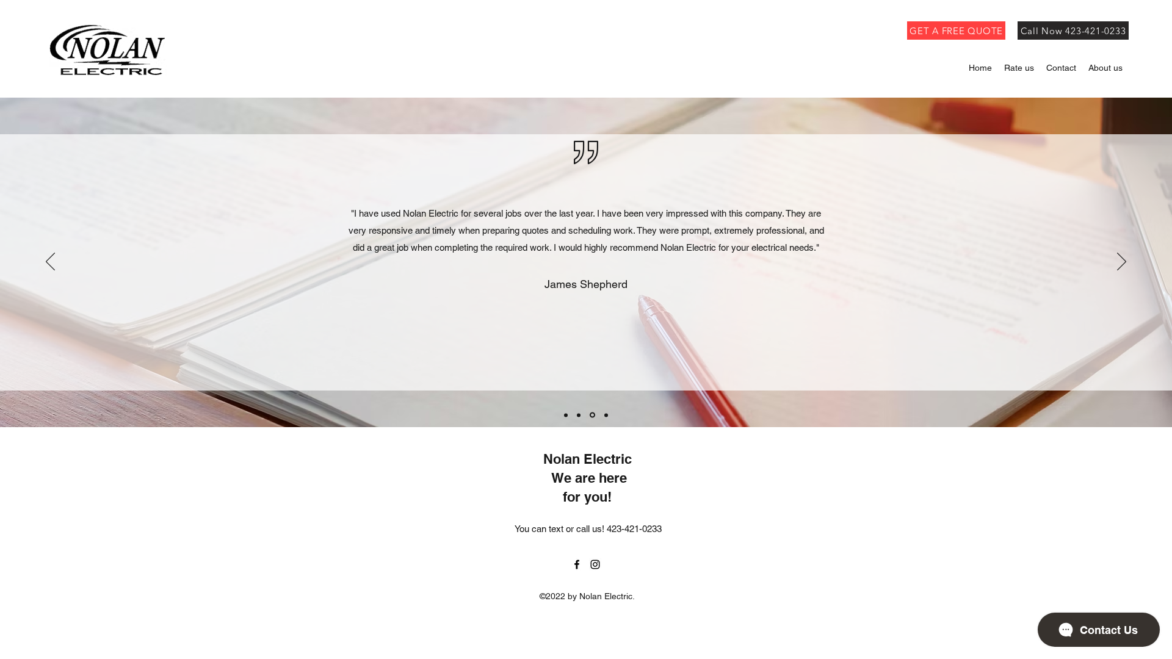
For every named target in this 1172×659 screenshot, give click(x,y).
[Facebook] (577, 564)
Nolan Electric (587, 459)
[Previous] (50, 262)
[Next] (1121, 262)
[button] (1105, 68)
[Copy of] (579, 415)
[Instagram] (595, 564)
